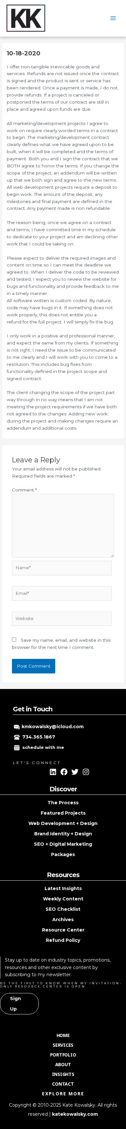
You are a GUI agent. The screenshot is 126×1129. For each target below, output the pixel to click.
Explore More (63, 1093)
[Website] (62, 620)
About (63, 1064)
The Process (63, 803)
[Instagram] (85, 771)
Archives (63, 919)
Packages (63, 854)
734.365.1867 (38, 737)
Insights (63, 1074)
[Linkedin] (53, 771)
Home (63, 1035)
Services (63, 1045)
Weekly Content (63, 899)
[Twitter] (75, 771)
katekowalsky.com (75, 1114)
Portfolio (63, 1055)
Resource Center (63, 930)
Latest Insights (63, 888)
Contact (63, 1084)
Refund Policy (63, 940)
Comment (24, 489)
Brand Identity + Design (63, 834)
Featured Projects (63, 813)
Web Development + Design (63, 823)
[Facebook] (64, 771)
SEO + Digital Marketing (63, 844)
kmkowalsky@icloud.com (53, 726)
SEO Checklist (63, 909)
